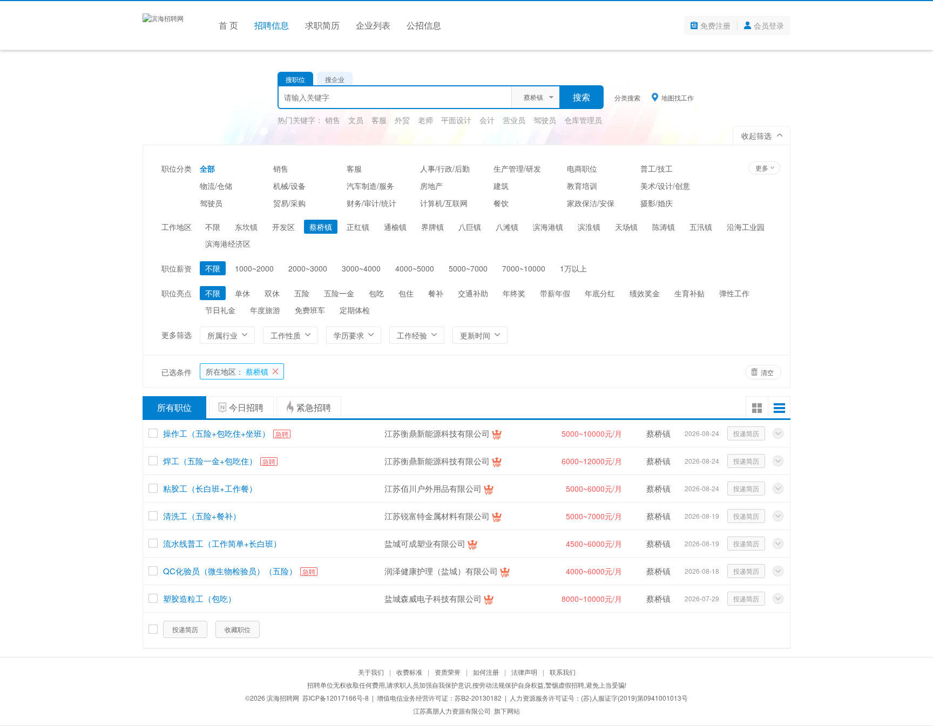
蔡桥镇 (237, 371)
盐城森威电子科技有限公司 (433, 598)
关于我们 (371, 671)
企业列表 (373, 25)
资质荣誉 (448, 671)
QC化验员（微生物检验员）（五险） (230, 570)
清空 (767, 372)
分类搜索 (627, 97)
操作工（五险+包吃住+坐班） (216, 433)
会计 (487, 119)
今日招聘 (246, 407)
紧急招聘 (313, 407)
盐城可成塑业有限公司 (424, 543)
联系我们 (563, 671)
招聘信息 (271, 25)
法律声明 (524, 671)
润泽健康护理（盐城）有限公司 (441, 570)
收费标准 (409, 671)
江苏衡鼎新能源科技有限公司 (437, 433)
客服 (379, 119)
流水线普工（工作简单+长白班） (222, 543)
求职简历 (322, 25)
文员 (355, 119)
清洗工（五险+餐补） (202, 515)
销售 (332, 119)
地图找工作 (677, 97)
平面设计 (456, 119)
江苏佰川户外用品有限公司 (433, 488)
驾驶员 (544, 119)
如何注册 (486, 671)
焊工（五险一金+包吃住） (210, 460)
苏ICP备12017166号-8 (335, 697)
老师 (425, 119)
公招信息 (424, 25)
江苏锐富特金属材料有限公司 (437, 515)
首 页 (228, 25)
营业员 (514, 119)
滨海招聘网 (283, 697)
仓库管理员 (583, 119)
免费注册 (715, 25)
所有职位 (174, 407)
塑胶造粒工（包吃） (199, 598)
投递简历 (746, 433)
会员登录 (769, 25)
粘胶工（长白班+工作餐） (210, 488)
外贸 (402, 119)
